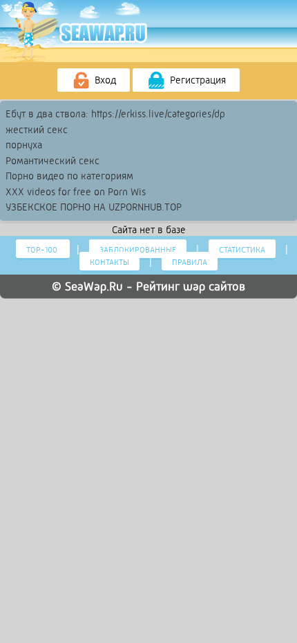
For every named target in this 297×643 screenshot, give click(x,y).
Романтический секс (52, 161)
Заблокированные (137, 250)
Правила (189, 262)
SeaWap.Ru (94, 286)
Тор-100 (42, 250)
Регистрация (196, 80)
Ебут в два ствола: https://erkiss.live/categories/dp (115, 114)
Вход (104, 80)
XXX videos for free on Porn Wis (76, 192)
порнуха (24, 145)
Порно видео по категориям (69, 176)
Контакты (109, 262)
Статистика (242, 250)
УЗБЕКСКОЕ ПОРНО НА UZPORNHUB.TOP (94, 207)
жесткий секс (37, 129)
